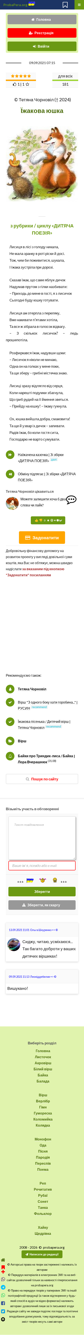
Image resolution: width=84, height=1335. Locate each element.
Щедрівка (43, 1233)
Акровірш (43, 1063)
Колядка (43, 1125)
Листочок (43, 1057)
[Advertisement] (42, 630)
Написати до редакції (44, 1254)
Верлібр (43, 1101)
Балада (43, 1081)
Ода (43, 1145)
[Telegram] (3, 1287)
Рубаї (43, 1195)
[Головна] (3, 1260)
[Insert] (30, 880)
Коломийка (43, 1119)
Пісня (43, 1151)
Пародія (43, 1157)
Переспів (43, 1163)
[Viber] (3, 1279)
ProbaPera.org (15, 5)
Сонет (43, 1201)
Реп (43, 1183)
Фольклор (43, 1213)
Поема (42, 1169)
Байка (43, 1075)
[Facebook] (3, 1303)
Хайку (43, 1227)
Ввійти (43, 46)
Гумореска (43, 1113)
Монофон (43, 1139)
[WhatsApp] (3, 1295)
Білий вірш (43, 1069)
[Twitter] (3, 1311)
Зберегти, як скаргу (43, 905)
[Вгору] (3, 1319)
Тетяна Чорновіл (32, 689)
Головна (43, 19)
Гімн (43, 1107)
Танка (43, 1207)
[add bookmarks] (3, 1269)
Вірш (22, 741)
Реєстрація (43, 33)
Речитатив (43, 1189)
